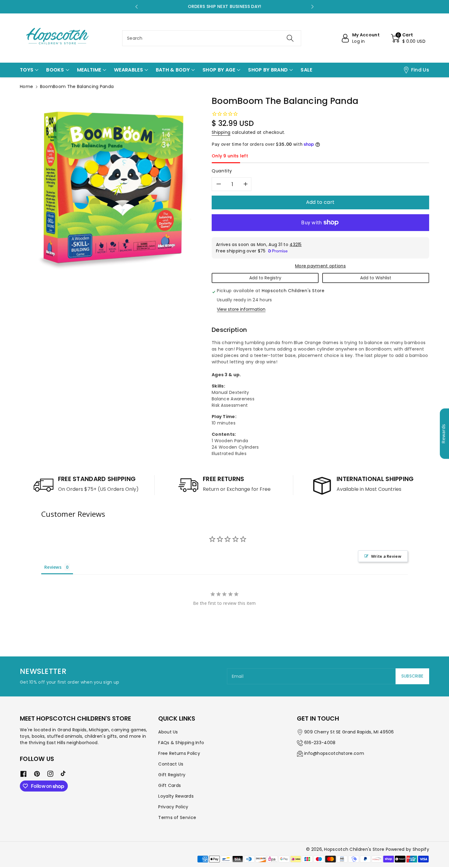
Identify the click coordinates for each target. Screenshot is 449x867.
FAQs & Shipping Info (181, 743)
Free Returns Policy (179, 753)
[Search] (290, 38)
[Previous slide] (136, 6)
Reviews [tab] (52, 567)
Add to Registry (265, 278)
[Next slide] (312, 6)
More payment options (320, 266)
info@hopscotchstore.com (334, 753)
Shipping (221, 132)
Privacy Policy (173, 807)
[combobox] (211, 38)
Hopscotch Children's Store (354, 849)
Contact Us (170, 764)
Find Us (420, 69)
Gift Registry (171, 775)
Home (26, 86)
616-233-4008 (320, 743)
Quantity (222, 171)
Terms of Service (177, 817)
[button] (408, 38)
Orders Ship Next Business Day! (224, 6)
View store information (241, 309)
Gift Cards (169, 785)
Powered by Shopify (407, 849)
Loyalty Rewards (176, 796)
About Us (168, 732)
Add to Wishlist (375, 278)
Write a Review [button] (386, 556)
